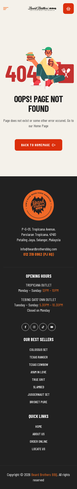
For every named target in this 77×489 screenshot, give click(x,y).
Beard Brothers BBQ (44, 474)
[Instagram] (34, 327)
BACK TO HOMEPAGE (35, 145)
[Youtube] (52, 327)
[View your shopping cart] (68, 8)
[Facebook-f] (25, 327)
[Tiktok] (43, 327)
